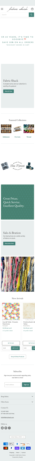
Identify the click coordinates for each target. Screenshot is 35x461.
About (17, 452)
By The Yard (11, 343)
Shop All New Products (17, 357)
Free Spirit (5, 326)
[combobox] (15, 14)
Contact (23, 452)
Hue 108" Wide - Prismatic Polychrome (10, 323)
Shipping (11, 452)
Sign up (26, 385)
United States (16, 437)
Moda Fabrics (26, 326)
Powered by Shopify (17, 457)
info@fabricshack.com (7, 417)
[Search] (31, 14)
